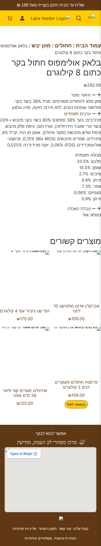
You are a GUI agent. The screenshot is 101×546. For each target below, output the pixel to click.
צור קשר (65, 528)
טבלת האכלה (79, 208)
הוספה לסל (76, 404)
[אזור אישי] (22, 18)
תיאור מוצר (81, 95)
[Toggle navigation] (91, 18)
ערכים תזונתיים (77, 113)
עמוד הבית (88, 45)
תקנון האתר (48, 528)
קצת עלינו (80, 528)
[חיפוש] (78, 18)
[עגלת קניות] (10, 18)
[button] (50, 95)
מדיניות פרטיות (25, 528)
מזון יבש (41, 45)
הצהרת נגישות (65, 538)
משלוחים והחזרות (38, 538)
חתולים (63, 45)
